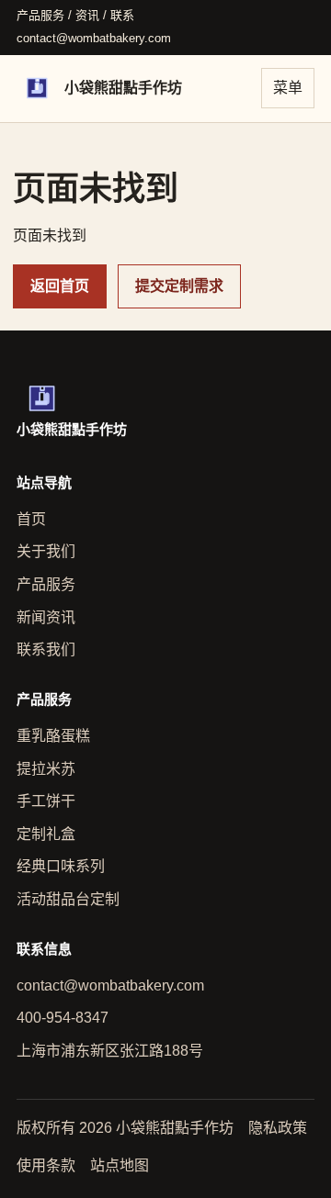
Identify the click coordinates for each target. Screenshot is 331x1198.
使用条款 (46, 1165)
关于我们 (46, 551)
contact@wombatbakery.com (94, 38)
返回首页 (59, 286)
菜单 (287, 87)
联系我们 (46, 649)
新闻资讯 (46, 617)
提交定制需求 (179, 286)
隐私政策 (277, 1128)
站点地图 (119, 1165)
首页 (31, 519)
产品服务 (46, 584)
